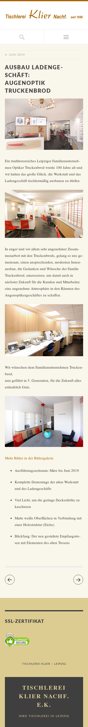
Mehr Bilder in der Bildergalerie (29, 457)
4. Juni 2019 (15, 54)
